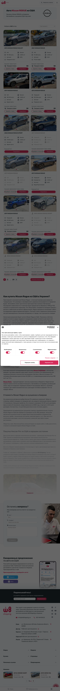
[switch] (23, 352)
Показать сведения (50, 358)
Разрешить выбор (30, 362)
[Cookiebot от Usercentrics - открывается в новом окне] (48, 327)
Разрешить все (49, 362)
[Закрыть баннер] (57, 327)
